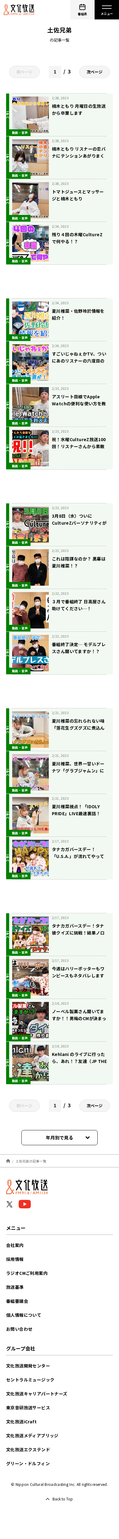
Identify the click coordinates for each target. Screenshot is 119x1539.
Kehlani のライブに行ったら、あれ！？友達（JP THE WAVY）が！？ (79, 1061)
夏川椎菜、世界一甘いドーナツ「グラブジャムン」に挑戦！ (78, 771)
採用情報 (15, 1259)
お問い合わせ (19, 1329)
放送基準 (15, 1287)
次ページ (95, 72)
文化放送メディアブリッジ (32, 1435)
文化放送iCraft (21, 1421)
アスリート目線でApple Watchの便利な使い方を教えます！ (79, 403)
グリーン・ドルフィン (28, 1463)
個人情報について (23, 1315)
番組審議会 (17, 1301)
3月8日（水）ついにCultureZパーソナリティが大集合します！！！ (79, 523)
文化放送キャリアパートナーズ (36, 1394)
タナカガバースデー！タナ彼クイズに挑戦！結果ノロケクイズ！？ (78, 933)
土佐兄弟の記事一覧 (31, 1160)
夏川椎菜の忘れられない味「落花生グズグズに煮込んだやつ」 (78, 728)
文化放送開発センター (28, 1366)
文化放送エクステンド (28, 1449)
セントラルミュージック (30, 1380)
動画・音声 (20, 132)
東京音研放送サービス (28, 1408)
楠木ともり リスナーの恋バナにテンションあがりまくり (79, 156)
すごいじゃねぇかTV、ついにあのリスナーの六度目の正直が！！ (79, 361)
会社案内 (15, 1245)
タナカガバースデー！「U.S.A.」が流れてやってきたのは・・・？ (78, 856)
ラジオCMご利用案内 (27, 1273)
